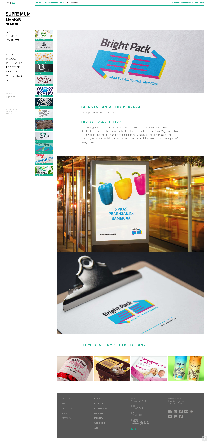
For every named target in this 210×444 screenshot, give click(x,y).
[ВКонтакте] (170, 416)
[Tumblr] (175, 416)
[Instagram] (191, 411)
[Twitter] (181, 416)
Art (8, 80)
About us (12, 32)
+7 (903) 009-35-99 (140, 424)
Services (12, 36)
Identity (11, 71)
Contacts (12, 40)
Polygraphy (14, 63)
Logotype (13, 67)
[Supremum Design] (18, 18)
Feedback (135, 429)
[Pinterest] (181, 411)
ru (7, 3)
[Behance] (175, 411)
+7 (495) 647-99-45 (140, 422)
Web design (14, 76)
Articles (10, 97)
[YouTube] (186, 411)
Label (9, 54)
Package (11, 59)
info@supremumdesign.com (188, 3)
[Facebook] (170, 411)
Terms (9, 94)
